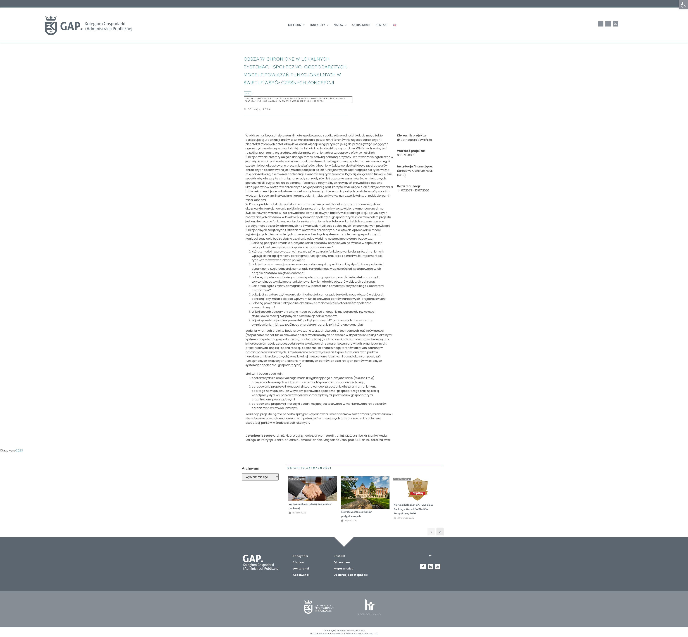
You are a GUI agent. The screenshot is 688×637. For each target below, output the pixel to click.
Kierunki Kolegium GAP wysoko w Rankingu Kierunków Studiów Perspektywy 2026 (413, 509)
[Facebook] (600, 24)
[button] (683, 4)
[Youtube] (615, 24)
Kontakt (382, 25)
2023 (19, 450)
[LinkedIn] (608, 24)
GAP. (247, 93)
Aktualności (361, 25)
